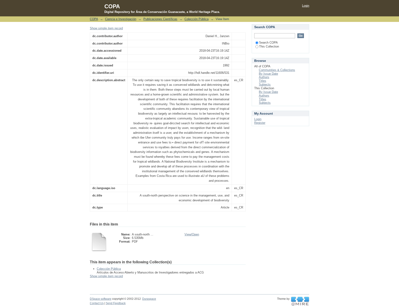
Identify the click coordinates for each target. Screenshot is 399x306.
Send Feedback (116, 303)
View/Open (191, 234)
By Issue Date (268, 73)
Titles (262, 81)
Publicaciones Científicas (160, 19)
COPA (94, 19)
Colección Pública (196, 19)
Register (259, 123)
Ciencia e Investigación (120, 19)
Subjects (265, 84)
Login (305, 5)
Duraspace (149, 298)
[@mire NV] (300, 301)
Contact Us (97, 303)
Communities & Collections (277, 70)
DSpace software (100, 298)
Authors (264, 77)
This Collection (269, 46)
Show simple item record (106, 28)
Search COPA (268, 42)
